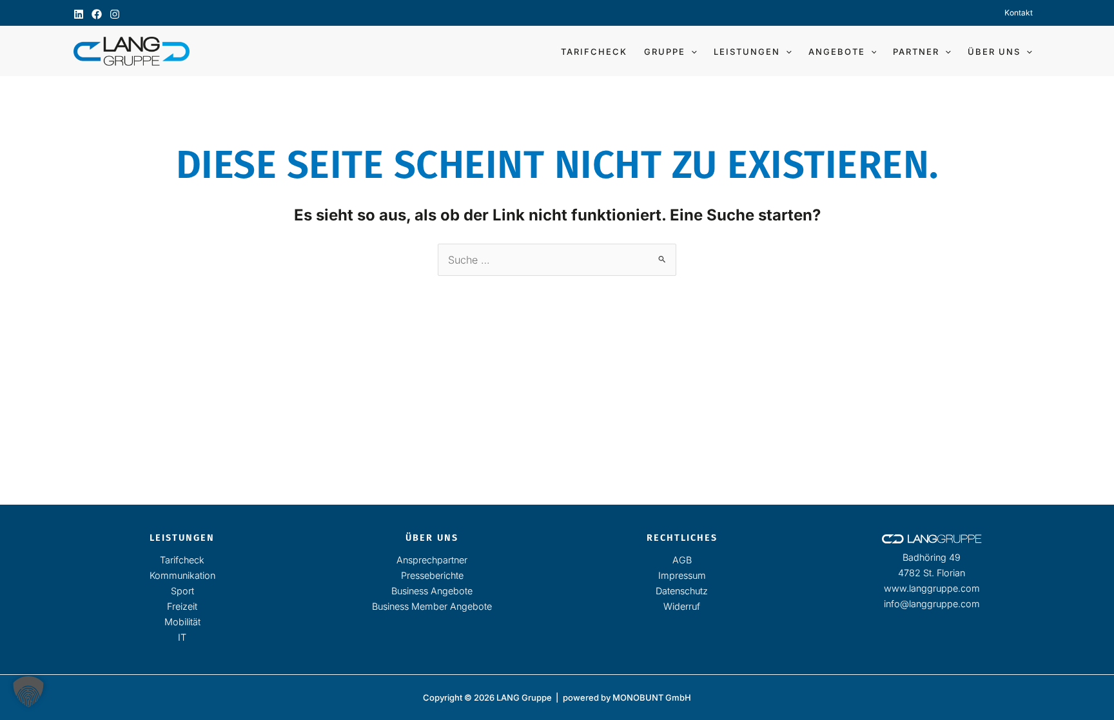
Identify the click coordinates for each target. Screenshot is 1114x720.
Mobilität (182, 621)
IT (182, 637)
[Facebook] (97, 14)
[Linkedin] (78, 14)
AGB (682, 559)
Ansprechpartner (431, 559)
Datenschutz (682, 590)
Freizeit (182, 606)
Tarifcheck (182, 559)
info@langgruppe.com (932, 603)
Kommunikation (182, 575)
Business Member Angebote (432, 606)
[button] (691, 51)
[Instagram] (115, 14)
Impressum (682, 575)
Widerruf (681, 606)
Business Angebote (432, 590)
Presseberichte (432, 575)
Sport (182, 590)
